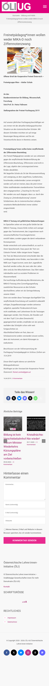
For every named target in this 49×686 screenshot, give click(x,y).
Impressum (12, 618)
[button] (5, 441)
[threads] (35, 653)
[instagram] (28, 653)
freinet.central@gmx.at (22, 372)
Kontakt (7, 587)
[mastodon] (42, 653)
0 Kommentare (17, 378)
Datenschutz (12, 622)
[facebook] (7, 653)
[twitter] (14, 653)
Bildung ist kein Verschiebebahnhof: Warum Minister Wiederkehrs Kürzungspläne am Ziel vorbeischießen (15, 446)
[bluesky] (21, 653)
